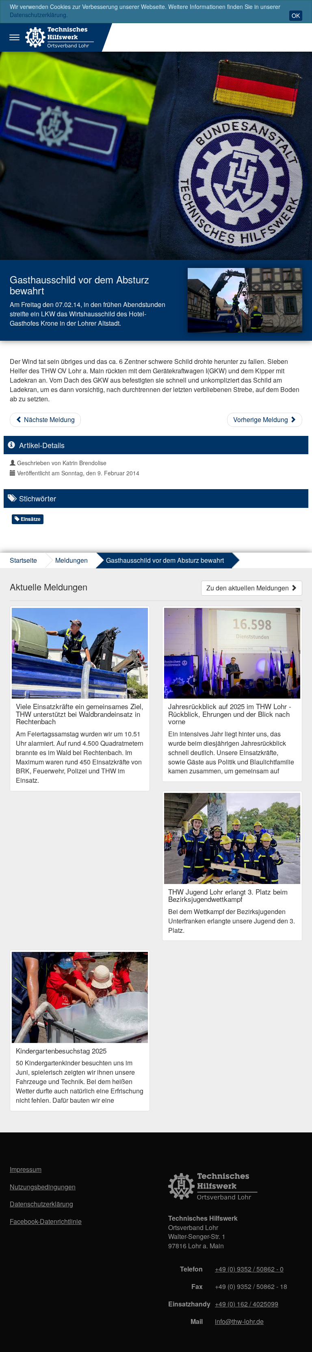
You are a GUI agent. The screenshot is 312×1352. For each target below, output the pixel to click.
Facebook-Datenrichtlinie (46, 1221)
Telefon (191, 1269)
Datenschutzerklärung (41, 1203)
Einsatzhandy (188, 1303)
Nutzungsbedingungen (43, 1186)
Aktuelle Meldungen (48, 586)
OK (296, 15)
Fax (197, 1286)
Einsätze (30, 519)
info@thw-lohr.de (239, 1321)
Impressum (25, 1169)
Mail (197, 1321)
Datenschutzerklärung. (39, 15)
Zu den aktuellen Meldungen (248, 587)
